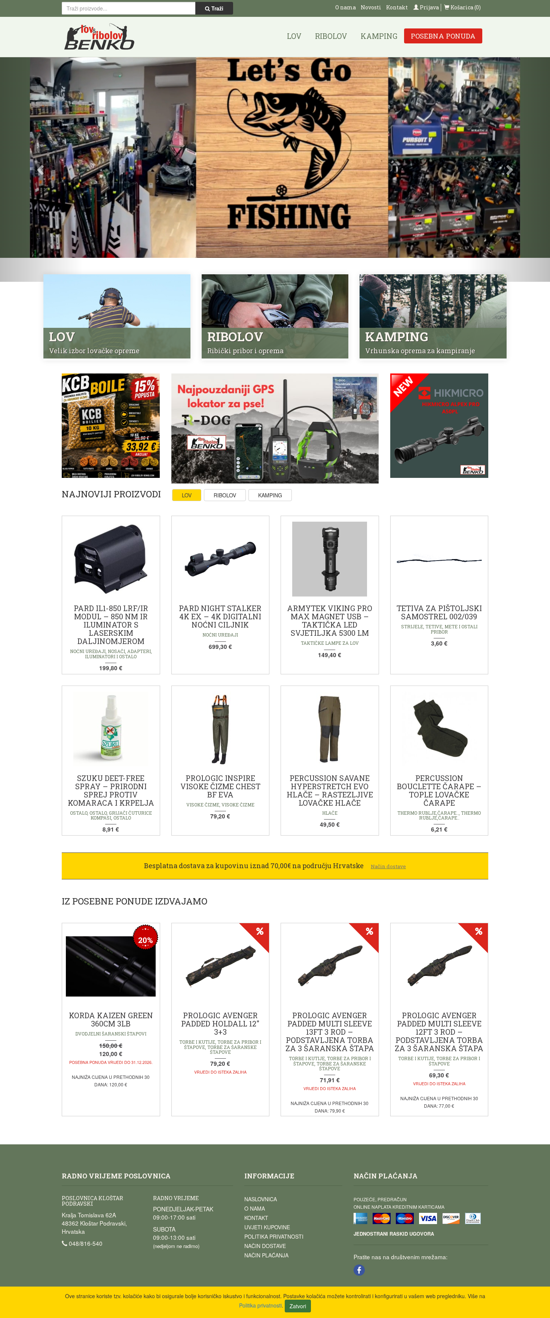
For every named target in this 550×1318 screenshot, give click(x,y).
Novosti (371, 7)
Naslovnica (260, 1199)
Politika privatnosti (273, 1236)
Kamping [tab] (270, 495)
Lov (294, 36)
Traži (216, 8)
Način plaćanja (266, 1255)
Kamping (379, 36)
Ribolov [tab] (225, 495)
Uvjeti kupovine (267, 1227)
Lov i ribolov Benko (99, 37)
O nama (345, 7)
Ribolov (331, 36)
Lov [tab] (187, 495)
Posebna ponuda (443, 35)
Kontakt (397, 7)
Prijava (429, 7)
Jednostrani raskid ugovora (394, 1233)
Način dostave (265, 1246)
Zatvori (298, 1306)
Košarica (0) (465, 7)
